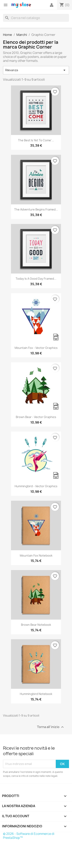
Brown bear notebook (36, 625)
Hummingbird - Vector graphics (36, 486)
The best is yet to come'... (36, 140)
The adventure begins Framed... (36, 209)
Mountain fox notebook (36, 555)
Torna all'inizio (51, 726)
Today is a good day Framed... (36, 278)
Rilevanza (36, 70)
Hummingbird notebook (36, 694)
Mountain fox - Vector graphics (36, 348)
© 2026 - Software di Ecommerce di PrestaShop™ (28, 836)
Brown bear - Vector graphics (36, 417)
